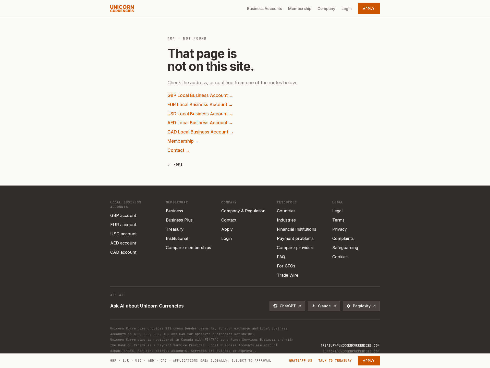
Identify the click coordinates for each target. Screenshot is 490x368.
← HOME (175, 164)
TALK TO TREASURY (335, 361)
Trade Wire (287, 275)
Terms (338, 220)
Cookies (340, 256)
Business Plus (179, 220)
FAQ (281, 256)
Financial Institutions (296, 229)
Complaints (343, 238)
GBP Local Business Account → (200, 95)
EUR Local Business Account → (200, 104)
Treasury (174, 229)
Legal (337, 210)
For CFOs (286, 265)
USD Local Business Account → (200, 113)
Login (346, 8)
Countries (286, 210)
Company (326, 8)
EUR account (123, 224)
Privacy (339, 229)
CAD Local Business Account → (200, 131)
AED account (123, 243)
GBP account (123, 215)
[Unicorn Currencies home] (122, 8)
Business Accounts (264, 8)
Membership (299, 8)
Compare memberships (188, 247)
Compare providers (295, 247)
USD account (123, 233)
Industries (286, 220)
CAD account (123, 252)
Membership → (183, 141)
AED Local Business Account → (200, 122)
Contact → (178, 150)
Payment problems (295, 238)
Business (174, 210)
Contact (228, 220)
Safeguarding (345, 247)
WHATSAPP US (300, 361)
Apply (369, 8)
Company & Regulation (243, 210)
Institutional (177, 238)
